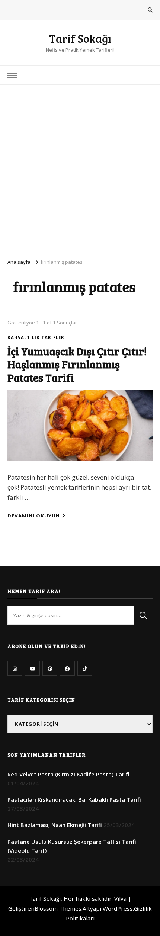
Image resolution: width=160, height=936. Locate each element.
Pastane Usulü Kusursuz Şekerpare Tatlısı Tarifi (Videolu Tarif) (71, 846)
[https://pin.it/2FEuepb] (49, 668)
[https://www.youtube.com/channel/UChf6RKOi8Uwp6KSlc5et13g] (32, 668)
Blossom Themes (58, 908)
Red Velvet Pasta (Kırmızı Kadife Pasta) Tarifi (68, 774)
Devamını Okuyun (33, 515)
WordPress (118, 908)
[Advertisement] (80, 169)
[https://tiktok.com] (84, 668)
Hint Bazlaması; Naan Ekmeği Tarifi (54, 824)
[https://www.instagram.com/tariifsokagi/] (14, 668)
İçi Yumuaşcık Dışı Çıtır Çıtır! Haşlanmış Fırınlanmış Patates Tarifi (77, 364)
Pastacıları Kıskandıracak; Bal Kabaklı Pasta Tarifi (74, 799)
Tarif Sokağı (80, 38)
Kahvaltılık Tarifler (35, 337)
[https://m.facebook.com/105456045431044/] (67, 668)
